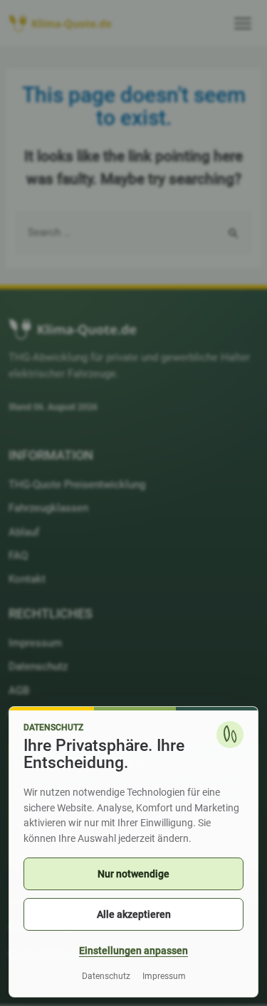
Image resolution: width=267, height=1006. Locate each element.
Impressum (164, 976)
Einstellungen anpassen (133, 950)
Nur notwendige (133, 874)
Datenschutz (106, 976)
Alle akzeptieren (134, 914)
